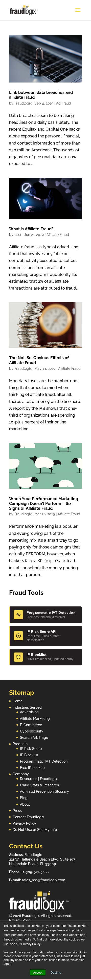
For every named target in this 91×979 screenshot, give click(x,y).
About (25, 804)
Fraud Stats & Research (39, 785)
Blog (24, 798)
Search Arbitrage (34, 738)
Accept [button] (37, 972)
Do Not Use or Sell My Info (35, 830)
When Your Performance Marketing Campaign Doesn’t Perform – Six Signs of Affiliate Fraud (43, 503)
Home (17, 701)
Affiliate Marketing (35, 719)
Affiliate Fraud (58, 235)
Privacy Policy (24, 823)
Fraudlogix (23, 103)
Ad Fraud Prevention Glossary (44, 791)
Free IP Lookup (32, 768)
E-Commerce (31, 725)
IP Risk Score (31, 749)
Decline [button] (56, 972)
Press (17, 811)
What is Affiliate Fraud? (31, 229)
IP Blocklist (29, 755)
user (17, 235)
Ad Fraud (63, 103)
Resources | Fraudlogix (38, 779)
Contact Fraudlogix (28, 817)
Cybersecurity (31, 731)
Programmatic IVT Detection (43, 761)
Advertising (29, 712)
